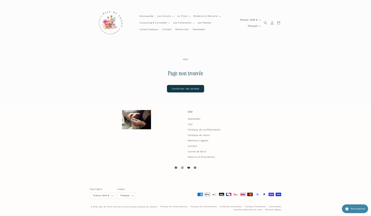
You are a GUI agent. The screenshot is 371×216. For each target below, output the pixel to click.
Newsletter (194, 119)
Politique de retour (199, 135)
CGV (190, 124)
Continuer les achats (185, 88)
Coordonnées (275, 207)
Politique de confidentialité (204, 129)
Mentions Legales (198, 140)
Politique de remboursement (174, 207)
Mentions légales (273, 210)
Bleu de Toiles (105, 207)
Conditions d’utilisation (231, 207)
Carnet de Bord (197, 151)
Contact (192, 146)
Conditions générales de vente (247, 210)
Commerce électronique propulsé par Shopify (135, 207)
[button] (165, 16)
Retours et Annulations (201, 157)
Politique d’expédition (255, 207)
